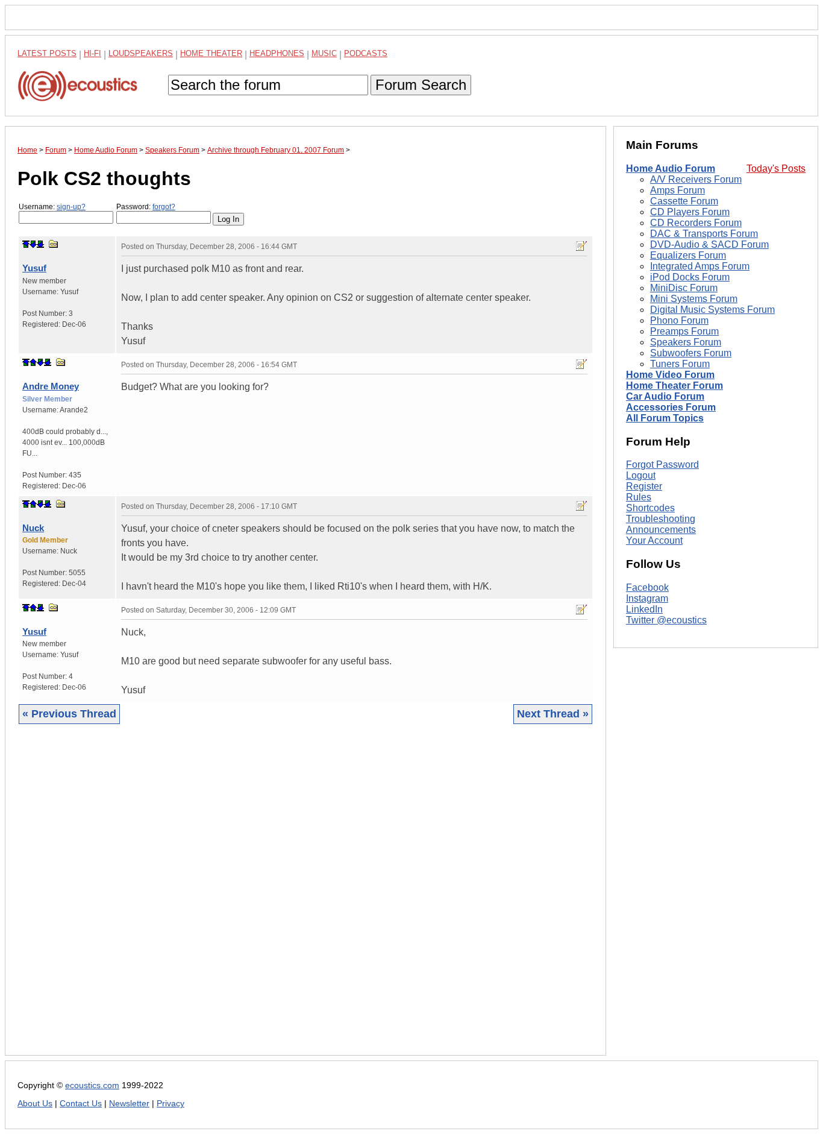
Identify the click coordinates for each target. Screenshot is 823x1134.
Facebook (647, 587)
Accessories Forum (671, 407)
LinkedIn (644, 609)
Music (324, 53)
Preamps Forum (684, 331)
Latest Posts (47, 53)
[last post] (40, 244)
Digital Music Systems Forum (712, 309)
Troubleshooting (660, 519)
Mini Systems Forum (693, 299)
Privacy (170, 1103)
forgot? (163, 207)
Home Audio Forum (670, 168)
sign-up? (71, 207)
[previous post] (33, 362)
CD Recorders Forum (696, 223)
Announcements (661, 529)
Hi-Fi (92, 53)
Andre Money (50, 386)
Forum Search (420, 85)
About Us (34, 1103)
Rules (638, 497)
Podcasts (365, 53)
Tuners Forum (680, 364)
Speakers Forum (685, 342)
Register (644, 486)
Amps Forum (677, 190)
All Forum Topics (665, 418)
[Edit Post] (581, 246)
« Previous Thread (69, 714)
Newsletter (129, 1103)
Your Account (654, 540)
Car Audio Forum (665, 396)
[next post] (33, 244)
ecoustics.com (92, 1085)
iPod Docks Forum (690, 277)
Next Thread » (553, 714)
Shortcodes (650, 508)
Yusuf (34, 268)
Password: (145, 207)
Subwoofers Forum (690, 353)
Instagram (647, 598)
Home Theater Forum (674, 385)
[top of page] (26, 244)
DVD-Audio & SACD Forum (709, 244)
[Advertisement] (305, 899)
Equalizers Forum (688, 255)
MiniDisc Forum (684, 288)
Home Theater (211, 53)
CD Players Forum (690, 212)
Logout (641, 475)
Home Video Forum (670, 375)
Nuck (33, 528)
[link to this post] (54, 244)
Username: (52, 207)
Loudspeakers (140, 53)
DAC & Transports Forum (704, 233)
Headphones (276, 53)
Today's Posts (776, 168)
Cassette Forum (684, 201)
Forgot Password (662, 464)
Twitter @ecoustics (666, 620)
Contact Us (81, 1103)
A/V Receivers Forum (696, 179)
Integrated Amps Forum (699, 266)
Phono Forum (679, 320)
